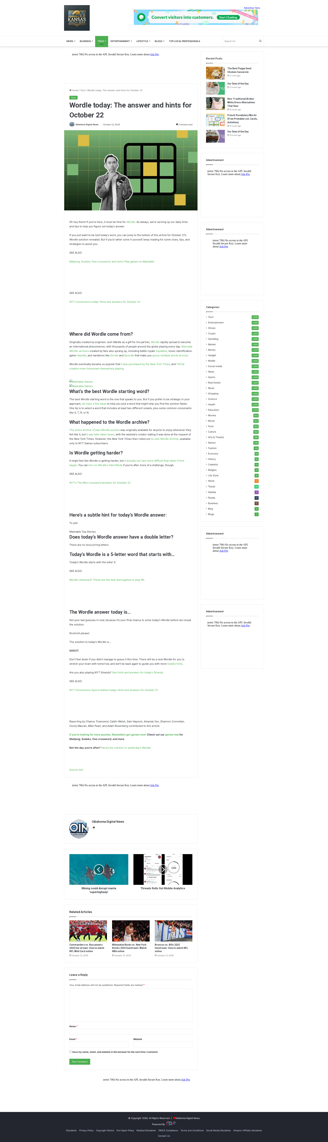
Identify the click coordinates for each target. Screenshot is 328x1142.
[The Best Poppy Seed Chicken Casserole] (215, 73)
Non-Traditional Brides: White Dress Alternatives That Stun (241, 102)
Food (210, 426)
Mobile (211, 360)
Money (212, 349)
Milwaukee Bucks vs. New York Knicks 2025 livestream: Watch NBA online (129, 948)
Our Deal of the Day (238, 83)
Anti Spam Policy (125, 1130)
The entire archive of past (85, 430)
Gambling (213, 339)
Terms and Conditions (192, 1130)
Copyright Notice (105, 1130)
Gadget (212, 355)
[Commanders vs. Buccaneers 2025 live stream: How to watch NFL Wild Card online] (88, 930)
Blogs (211, 514)
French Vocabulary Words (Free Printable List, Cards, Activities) (242, 119)
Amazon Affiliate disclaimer (247, 1130)
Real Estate (214, 382)
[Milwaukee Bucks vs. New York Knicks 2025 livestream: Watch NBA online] (131, 930)
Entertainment (120, 41)
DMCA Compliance (168, 1130)
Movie (211, 420)
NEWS (69, 41)
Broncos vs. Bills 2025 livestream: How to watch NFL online (171, 948)
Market (212, 344)
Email (73, 1039)
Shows (211, 328)
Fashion (212, 448)
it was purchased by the (135, 364)
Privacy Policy (86, 1130)
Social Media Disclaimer (218, 1130)
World (211, 481)
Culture (212, 431)
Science (212, 399)
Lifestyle (142, 41)
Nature (212, 442)
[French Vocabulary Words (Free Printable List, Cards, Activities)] (215, 119)
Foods (211, 497)
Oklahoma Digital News (87, 124)
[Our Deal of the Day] (215, 88)
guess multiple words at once (170, 355)
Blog (210, 508)
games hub (172, 734)
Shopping (213, 393)
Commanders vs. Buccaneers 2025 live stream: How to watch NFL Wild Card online (86, 948)
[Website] (94, 827)
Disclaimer (71, 1130)
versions (84, 351)
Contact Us (164, 1135)
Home (74, 90)
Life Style (213, 475)
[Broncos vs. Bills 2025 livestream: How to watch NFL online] (173, 930)
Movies (212, 415)
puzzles (115, 430)
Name (73, 1026)
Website (137, 1039)
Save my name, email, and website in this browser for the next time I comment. (115, 1052)
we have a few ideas (94, 403)
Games (212, 492)
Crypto (212, 333)
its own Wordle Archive (165, 438)
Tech (101, 41)
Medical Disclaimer (146, 1130)
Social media (215, 366)
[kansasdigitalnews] (77, 18)
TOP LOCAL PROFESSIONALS (184, 41)
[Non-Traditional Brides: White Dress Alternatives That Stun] (215, 103)
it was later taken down (100, 434)
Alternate (186, 346)
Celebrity (213, 464)
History (212, 459)
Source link (76, 769)
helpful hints (174, 663)
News (211, 371)
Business (85, 41)
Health (211, 404)
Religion (212, 470)
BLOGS (158, 41)
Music (211, 388)
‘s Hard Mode (114, 465)
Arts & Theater (216, 437)
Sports (211, 377)
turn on (93, 465)
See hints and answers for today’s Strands (137, 672)
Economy (213, 453)
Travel (211, 486)
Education (213, 410)
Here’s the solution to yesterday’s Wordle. (126, 747)
